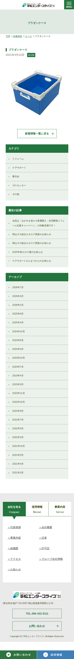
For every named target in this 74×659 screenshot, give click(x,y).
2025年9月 (18, 313)
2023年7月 (18, 366)
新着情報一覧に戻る (37, 133)
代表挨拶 (15, 527)
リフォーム (18, 159)
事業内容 (15, 537)
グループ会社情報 (52, 558)
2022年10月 (18, 402)
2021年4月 (18, 464)
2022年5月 (18, 428)
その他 (15, 194)
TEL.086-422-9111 (37, 613)
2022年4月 (18, 437)
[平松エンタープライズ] (38, 5)
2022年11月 (18, 393)
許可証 (46, 548)
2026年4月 (18, 296)
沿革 (44, 537)
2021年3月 (18, 472)
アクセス (15, 558)
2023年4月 (18, 375)
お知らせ (15, 569)
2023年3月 (18, 384)
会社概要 (47, 527)
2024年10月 (18, 331)
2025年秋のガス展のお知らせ (27, 252)
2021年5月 (18, 455)
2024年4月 (18, 349)
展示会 (15, 176)
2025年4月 (18, 322)
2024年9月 (18, 340)
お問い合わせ (37, 625)
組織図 (14, 548)
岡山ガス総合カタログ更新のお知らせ (31, 234)
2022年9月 (18, 411)
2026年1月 (18, 305)
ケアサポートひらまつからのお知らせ (31, 261)
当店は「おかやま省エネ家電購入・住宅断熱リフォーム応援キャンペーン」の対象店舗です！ (38, 223)
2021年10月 (18, 446)
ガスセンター (19, 185)
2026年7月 (18, 287)
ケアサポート (19, 167)
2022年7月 (18, 419)
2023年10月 (18, 358)
